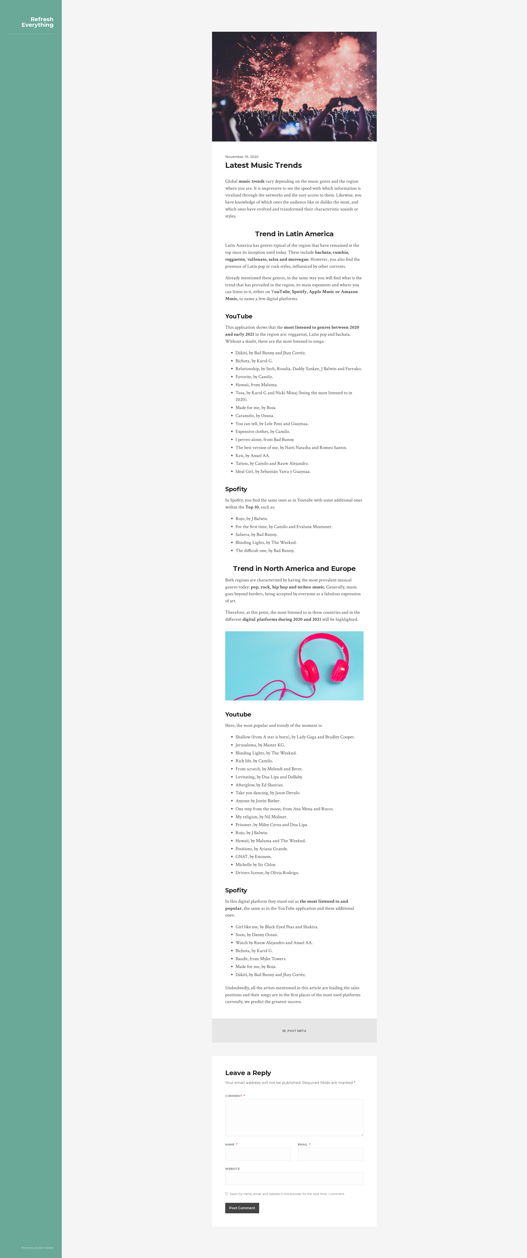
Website (232, 1169)
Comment (235, 1096)
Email (304, 1144)
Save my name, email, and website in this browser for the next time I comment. (287, 1194)
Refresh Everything (38, 22)
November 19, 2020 (242, 157)
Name (231, 1144)
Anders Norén (44, 1247)
